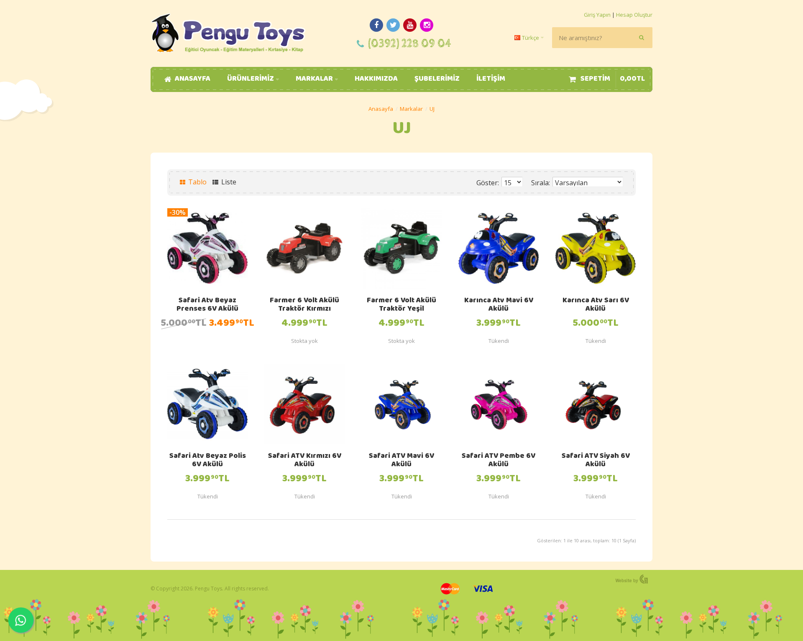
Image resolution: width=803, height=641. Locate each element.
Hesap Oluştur (634, 14)
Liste (228, 181)
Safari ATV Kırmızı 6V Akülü (304, 460)
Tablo (197, 181)
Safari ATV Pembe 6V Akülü (498, 460)
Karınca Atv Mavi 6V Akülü (498, 305)
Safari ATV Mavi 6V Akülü (401, 460)
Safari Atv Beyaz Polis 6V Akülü (207, 460)
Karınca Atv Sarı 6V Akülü (596, 305)
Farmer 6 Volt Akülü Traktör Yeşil (401, 305)
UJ (432, 108)
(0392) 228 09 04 (409, 43)
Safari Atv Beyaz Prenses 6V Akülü (207, 305)
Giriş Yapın (597, 14)
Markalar (411, 108)
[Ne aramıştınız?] (642, 37)
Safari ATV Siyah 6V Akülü (596, 460)
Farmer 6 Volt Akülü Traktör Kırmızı (304, 305)
